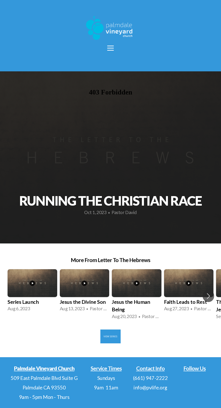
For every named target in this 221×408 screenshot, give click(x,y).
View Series (110, 336)
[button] (208, 296)
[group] (32, 292)
